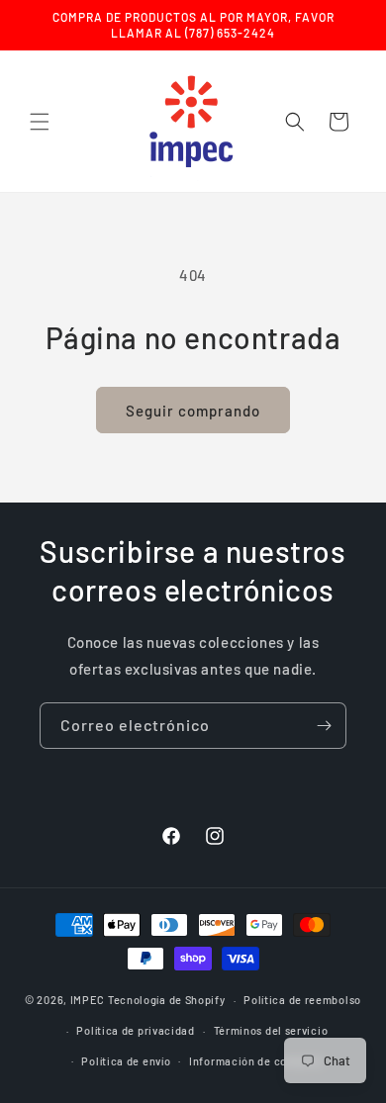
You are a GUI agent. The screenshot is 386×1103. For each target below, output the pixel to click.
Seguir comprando (193, 410)
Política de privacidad (135, 1030)
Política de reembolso (302, 999)
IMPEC (88, 999)
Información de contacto (256, 1061)
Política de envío (125, 1061)
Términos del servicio (271, 1030)
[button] (39, 121)
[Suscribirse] (323, 725)
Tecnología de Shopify (167, 999)
